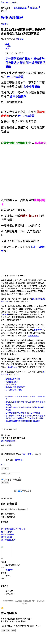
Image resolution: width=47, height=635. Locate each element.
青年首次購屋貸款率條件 (15, 387)
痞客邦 (24, 454)
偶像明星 (19, 39)
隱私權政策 (40, 601)
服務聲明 (24, 603)
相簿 (7, 44)
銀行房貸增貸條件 (8, 540)
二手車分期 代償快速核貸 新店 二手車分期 (22, 413)
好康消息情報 (12, 18)
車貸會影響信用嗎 (12, 379)
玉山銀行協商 (11, 367)
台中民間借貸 (10, 384)
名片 (7, 49)
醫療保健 (18, 460)
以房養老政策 (33, 336)
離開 (13, 630)
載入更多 (5, 468)
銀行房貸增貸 (6, 537)
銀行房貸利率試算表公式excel (13, 529)
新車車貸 (37, 330)
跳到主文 (4, 24)
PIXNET (10, 601)
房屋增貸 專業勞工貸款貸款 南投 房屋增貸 (22, 421)
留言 (29, 454)
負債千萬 (4, 314)
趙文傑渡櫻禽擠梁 (8, 441)
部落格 (8, 46)
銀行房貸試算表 (7, 535)
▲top (3, 464)
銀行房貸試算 (6, 532)
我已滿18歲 (5, 630)
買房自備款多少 (11, 382)
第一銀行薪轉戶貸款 (13, 390)
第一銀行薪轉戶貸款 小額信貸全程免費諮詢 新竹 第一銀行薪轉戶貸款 (25, 62)
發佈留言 (5, 482)
